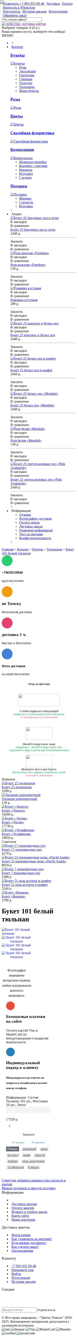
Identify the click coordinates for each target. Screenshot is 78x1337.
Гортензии (26, 75)
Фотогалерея (20, 1235)
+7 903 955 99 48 (23, 1266)
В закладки (18, 1142)
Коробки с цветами (33, 166)
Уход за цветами (31, 534)
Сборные (25, 79)
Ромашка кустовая (23, 300)
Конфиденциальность (35, 538)
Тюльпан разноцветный (19, 799)
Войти (16, 1274)
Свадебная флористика (32, 133)
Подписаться (46, 1310)
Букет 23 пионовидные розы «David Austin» (34, 861)
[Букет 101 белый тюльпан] (17, 939)
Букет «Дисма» (13, 822)
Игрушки (26, 173)
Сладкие (25, 177)
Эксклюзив (27, 71)
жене (44, 1149)
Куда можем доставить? (28, 1243)
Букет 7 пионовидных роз (21, 873)
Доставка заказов (24, 1204)
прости (40, 1155)
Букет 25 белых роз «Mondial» (32, 405)
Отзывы (25, 514)
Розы (22, 67)
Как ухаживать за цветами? (31, 1239)
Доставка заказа (30, 526)
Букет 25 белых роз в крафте (31, 370)
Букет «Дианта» (13, 810)
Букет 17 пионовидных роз (22, 849)
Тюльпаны (27, 87)
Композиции (22, 149)
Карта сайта (20, 1215)
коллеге (13, 1155)
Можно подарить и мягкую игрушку (29, 1188)
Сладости (26, 202)
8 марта (33, 1167)
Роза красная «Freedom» (28, 265)
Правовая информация (36, 530)
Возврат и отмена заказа (29, 1212)
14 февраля (15, 1167)
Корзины (25, 170)
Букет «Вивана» (14, 896)
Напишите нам (22, 1270)
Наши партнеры (23, 1219)
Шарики (25, 198)
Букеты (17, 55)
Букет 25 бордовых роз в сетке (32, 229)
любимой (29, 1149)
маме (26, 1155)
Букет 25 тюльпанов (17, 787)
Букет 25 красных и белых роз (32, 335)
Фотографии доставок (35, 518)
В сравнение (38, 1142)
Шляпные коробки (33, 162)
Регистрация (20, 1278)
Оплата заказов (22, 1208)
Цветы (16, 116)
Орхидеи (25, 83)
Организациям (22, 1250)
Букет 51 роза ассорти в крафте (25, 884)
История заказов (23, 1281)
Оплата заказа (29, 522)
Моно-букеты (29, 91)
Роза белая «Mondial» (26, 440)
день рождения (33, 1161)
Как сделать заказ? (25, 1247)
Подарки (18, 186)
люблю (12, 1161)
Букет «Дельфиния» (16, 834)
